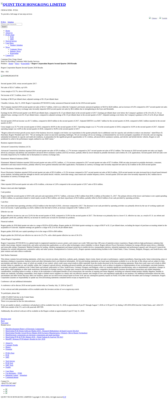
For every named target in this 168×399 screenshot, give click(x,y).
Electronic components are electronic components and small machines (34, 335)
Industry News (15, 51)
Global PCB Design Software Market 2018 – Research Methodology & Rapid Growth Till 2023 (44, 331)
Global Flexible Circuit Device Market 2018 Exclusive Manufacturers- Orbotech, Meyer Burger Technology (48, 333)
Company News (16, 49)
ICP (64, 397)
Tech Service (10, 361)
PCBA (3, 22)
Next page (4, 323)
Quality (8, 367)
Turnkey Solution (16, 45)
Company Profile (11, 345)
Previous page (6, 319)
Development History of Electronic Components (26, 329)
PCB (12, 37)
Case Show (9, 43)
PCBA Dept (9, 35)
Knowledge (14, 53)
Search (4, 27)
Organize (8, 349)
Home (7, 31)
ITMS (20, 373)
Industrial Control (11, 375)
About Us (9, 33)
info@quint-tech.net (8, 385)
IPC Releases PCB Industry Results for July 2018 (27, 339)
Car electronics (10, 373)
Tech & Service (11, 41)
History (8, 347)
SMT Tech (9, 365)
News (7, 47)
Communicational (11, 377)
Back (3, 321)
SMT (12, 39)
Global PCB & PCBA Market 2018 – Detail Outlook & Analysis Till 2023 (36, 337)
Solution (11, 22)
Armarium (23, 375)
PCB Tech (9, 363)
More (7, 329)
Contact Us (9, 55)
